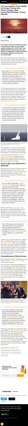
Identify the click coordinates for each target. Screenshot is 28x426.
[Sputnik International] (4, 2)
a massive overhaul (15, 260)
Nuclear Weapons (4, 355)
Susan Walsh (8, 303)
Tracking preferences (5, 410)
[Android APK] (4, 414)
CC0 (1, 34)
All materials (3, 41)
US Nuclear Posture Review (16, 352)
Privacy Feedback (17, 408)
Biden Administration (5, 352)
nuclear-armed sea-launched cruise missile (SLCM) (10, 350)
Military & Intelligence (5, 347)
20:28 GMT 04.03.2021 (6, 17)
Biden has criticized (6, 340)
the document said (6, 242)
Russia (13, 395)
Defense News (14, 71)
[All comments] (2, 424)
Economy (18, 395)
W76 (17, 347)
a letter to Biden (17, 170)
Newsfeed (12, 347)
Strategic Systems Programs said (13, 155)
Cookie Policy (4, 408)
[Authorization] (20, 1)
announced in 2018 (18, 207)
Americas (7, 395)
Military (24, 395)
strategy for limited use (17, 231)
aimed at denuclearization (16, 330)
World (2, 395)
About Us (3, 406)
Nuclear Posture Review (9, 101)
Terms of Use (13, 406)
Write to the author (9, 41)
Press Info (7, 406)
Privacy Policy (10, 408)
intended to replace (13, 317)
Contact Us (18, 406)
